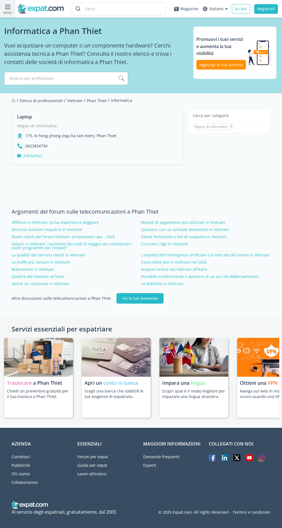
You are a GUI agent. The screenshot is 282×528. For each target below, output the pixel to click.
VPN (273, 383)
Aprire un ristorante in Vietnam (40, 284)
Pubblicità (21, 465)
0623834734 (36, 146)
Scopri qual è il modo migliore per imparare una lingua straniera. (193, 393)
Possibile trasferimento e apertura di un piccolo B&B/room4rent (200, 276)
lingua (198, 383)
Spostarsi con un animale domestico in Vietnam (185, 230)
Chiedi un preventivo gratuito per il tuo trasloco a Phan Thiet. (38, 393)
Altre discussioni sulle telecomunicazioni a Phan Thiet (61, 298)
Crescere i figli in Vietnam (164, 244)
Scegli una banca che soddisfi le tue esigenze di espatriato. (114, 393)
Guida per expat (92, 465)
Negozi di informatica (37, 125)
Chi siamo (21, 473)
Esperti (149, 465)
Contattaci (33, 155)
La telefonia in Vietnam (162, 284)
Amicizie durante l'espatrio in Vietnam (47, 230)
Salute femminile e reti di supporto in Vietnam (184, 237)
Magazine (189, 8)
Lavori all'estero (91, 473)
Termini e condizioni (251, 512)
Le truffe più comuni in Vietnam (41, 262)
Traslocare (20, 383)
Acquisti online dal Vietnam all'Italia (174, 269)
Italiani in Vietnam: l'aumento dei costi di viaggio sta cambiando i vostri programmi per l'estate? (72, 246)
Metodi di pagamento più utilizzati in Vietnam (183, 222)
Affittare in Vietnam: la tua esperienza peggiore (55, 222)
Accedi (241, 8)
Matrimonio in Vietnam (33, 269)
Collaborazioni (25, 482)
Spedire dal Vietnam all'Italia (38, 276)
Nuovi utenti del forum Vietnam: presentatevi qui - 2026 (63, 237)
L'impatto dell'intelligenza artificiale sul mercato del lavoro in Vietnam (205, 255)
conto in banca (120, 383)
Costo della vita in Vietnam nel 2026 (174, 262)
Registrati (266, 8)
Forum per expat (92, 456)
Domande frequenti (161, 456)
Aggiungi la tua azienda (221, 64)
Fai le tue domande (140, 298)
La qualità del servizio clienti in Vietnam (48, 255)
